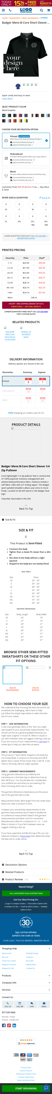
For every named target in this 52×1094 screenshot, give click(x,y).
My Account (6, 953)
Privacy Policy (26, 1067)
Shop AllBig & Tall (35, 688)
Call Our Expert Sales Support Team (26, 893)
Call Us (8, 1006)
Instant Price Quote (26, 238)
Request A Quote (9, 964)
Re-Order (30, 961)
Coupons (29, 957)
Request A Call (8, 968)
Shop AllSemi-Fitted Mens (12, 688)
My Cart (5, 957)
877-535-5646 (40, 236)
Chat (32, 1006)
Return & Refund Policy (26, 1080)
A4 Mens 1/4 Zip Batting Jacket (26, 334)
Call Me (19, 1006)
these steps (25, 836)
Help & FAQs (31, 964)
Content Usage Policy (26, 1077)
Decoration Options (16, 864)
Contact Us (30, 968)
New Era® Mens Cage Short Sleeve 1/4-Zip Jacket (10, 335)
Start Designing (26, 1088)
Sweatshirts (14, 17)
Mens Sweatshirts (30, 17)
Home (5, 17)
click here (43, 741)
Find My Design (32, 953)
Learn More (7, 98)
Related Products (14, 872)
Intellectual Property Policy (26, 1074)
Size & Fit (45, 197)
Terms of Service (26, 1071)
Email (44, 1006)
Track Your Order (9, 961)
